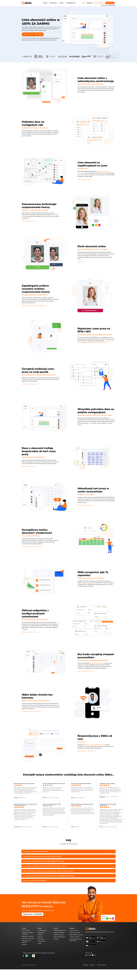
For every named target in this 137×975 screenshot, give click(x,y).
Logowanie (89, 3)
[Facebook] (88, 955)
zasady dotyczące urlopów (96, 663)
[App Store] (90, 937)
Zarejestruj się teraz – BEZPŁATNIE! (32, 34)
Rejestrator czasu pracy (28, 938)
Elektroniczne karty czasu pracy (84, 505)
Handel (39, 943)
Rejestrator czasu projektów (26, 941)
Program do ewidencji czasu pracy (27, 933)
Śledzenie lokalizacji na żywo (84, 179)
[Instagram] (90, 955)
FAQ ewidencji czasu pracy (76, 935)
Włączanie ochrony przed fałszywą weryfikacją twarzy (34, 305)
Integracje (24, 944)
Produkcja (40, 935)
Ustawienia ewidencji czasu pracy (29, 384)
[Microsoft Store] (90, 945)
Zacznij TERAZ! (109, 3)
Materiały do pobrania (59, 937)
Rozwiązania (53, 3)
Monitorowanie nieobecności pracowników (31, 546)
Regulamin (92, 965)
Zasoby (61, 3)
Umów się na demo (74, 937)
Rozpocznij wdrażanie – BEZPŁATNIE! (86, 751)
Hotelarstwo (41, 939)
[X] (94, 955)
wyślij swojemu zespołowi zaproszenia (95, 745)
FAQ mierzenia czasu (75, 932)
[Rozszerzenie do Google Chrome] (90, 941)
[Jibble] (27, 3)
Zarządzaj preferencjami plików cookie (76, 939)
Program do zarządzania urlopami (85, 671)
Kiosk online (80, 262)
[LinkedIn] (86, 955)
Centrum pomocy (74, 930)
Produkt (45, 3)
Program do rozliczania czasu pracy (29, 632)
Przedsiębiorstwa (70, 3)
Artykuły (56, 939)
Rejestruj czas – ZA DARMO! (32, 914)
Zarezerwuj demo (99, 3)
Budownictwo (41, 932)
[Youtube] (92, 955)
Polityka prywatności (101, 965)
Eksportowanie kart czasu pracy (29, 466)
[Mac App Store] (101, 941)
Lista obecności (26, 930)
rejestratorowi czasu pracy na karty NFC (95, 342)
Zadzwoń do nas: (108, 5)
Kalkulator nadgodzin (59, 932)
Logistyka (40, 937)
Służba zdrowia (41, 941)
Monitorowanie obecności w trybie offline (31, 711)
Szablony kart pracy (59, 935)
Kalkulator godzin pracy (60, 930)
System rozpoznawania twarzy (28, 221)
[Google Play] (101, 937)
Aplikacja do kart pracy (27, 936)
